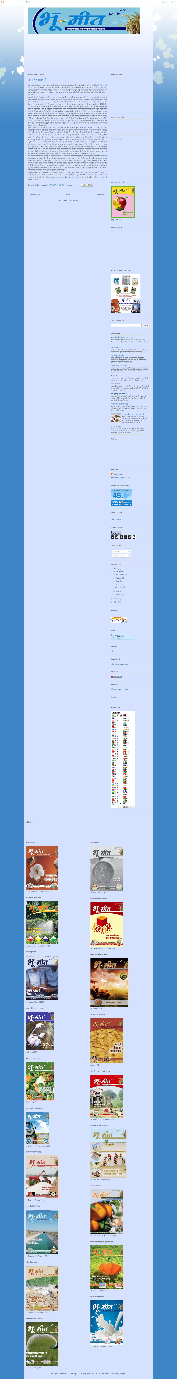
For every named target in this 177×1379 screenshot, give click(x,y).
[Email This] (82, 185)
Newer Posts (35, 194)
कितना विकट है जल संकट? (119, 366)
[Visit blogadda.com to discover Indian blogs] (116, 677)
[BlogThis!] (84, 185)
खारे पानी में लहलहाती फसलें (119, 404)
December (120, 571)
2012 (116, 599)
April (118, 584)
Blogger (122, 1374)
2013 (116, 569)
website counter (117, 520)
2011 (116, 602)
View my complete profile (120, 478)
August (119, 578)
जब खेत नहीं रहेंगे (116, 347)
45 (116, 495)
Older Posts (100, 194)
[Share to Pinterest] (91, 185)
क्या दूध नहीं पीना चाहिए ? (119, 394)
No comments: (71, 185)
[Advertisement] (88, 52)
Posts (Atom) (73, 200)
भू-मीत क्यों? (114, 376)
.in (120, 637)
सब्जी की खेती (115, 384)
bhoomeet (118, 474)
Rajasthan (120, 638)
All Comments (119, 556)
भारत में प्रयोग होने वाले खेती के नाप (122, 337)
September (120, 575)
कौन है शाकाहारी (37, 80)
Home (68, 194)
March (118, 591)
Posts (116, 552)
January (119, 595)
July (118, 581)
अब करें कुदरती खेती (117, 356)
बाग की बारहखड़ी (116, 426)
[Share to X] (87, 185)
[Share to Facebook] (89, 185)
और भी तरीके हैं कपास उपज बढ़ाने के (133, 414)
